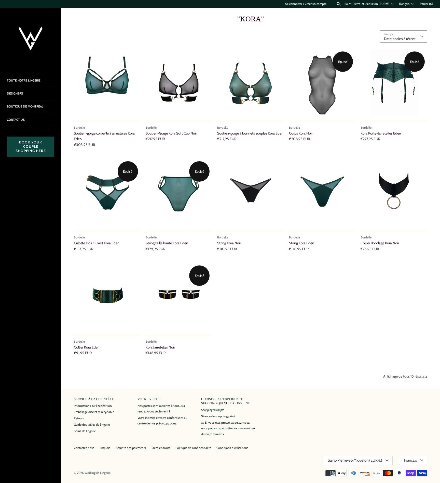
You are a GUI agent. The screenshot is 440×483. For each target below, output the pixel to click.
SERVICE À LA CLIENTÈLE (94, 399)
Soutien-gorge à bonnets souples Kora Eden (250, 133)
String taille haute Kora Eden (167, 243)
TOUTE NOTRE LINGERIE (23, 80)
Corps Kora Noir (301, 133)
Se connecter (293, 4)
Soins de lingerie (85, 431)
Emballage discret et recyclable (94, 412)
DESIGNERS (15, 93)
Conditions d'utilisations (232, 448)
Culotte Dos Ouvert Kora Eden (96, 243)
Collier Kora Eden (87, 347)
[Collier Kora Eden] (107, 296)
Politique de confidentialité (193, 448)
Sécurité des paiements (131, 448)
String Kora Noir (229, 243)
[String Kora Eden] (322, 192)
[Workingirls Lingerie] (30, 38)
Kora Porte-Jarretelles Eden (381, 133)
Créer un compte (315, 4)
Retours (79, 418)
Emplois (105, 448)
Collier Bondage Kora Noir (380, 243)
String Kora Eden (301, 243)
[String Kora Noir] (250, 192)
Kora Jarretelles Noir (160, 347)
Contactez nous (84, 448)
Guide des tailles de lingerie (92, 424)
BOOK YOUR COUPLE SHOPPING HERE (31, 146)
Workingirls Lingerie (98, 473)
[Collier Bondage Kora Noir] (394, 192)
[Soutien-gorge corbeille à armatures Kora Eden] (107, 82)
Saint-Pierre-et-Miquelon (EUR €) (367, 4)
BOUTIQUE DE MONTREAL (25, 106)
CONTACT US (16, 120)
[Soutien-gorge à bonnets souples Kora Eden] (250, 82)
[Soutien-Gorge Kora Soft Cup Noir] (179, 82)
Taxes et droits (160, 448)
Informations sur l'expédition (93, 406)
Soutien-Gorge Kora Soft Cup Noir (171, 133)
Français (404, 4)
